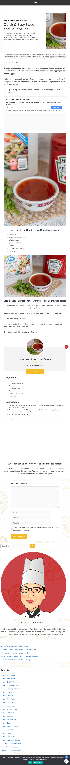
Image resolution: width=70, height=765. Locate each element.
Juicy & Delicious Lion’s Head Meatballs (14, 646)
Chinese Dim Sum (6, 696)
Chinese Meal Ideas (7, 706)
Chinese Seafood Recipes (9, 726)
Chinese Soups (5, 733)
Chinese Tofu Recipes (8, 737)
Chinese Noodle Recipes (9, 709)
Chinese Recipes (9, 20)
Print (35, 371)
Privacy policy (38, 762)
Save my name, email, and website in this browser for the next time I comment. (35, 528)
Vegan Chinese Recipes (9, 747)
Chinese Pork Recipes (8, 713)
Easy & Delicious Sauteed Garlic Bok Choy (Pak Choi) (19, 656)
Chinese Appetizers (7, 675)
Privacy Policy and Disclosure (49, 58)
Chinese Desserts (6, 692)
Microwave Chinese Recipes (10, 743)
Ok (30, 762)
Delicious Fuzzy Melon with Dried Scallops (15, 660)
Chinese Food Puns (7, 699)
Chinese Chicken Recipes (9, 685)
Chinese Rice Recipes (8, 720)
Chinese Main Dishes (8, 702)
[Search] (32, 546)
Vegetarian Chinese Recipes (10, 750)
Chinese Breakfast (7, 682)
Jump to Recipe (12, 63)
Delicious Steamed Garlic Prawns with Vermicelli (18, 649)
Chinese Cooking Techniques (11, 689)
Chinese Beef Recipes (8, 679)
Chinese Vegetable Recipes (10, 740)
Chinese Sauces (21, 20)
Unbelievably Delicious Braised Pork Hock (15, 653)
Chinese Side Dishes (7, 730)
